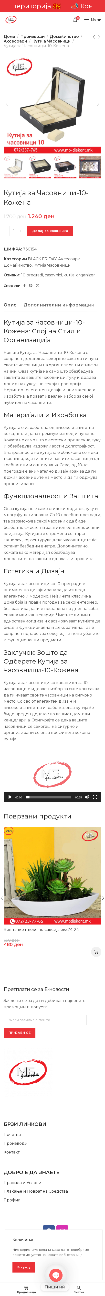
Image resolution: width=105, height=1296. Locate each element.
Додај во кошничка (50, 231)
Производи (32, 36)
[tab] (10, 305)
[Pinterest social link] (30, 285)
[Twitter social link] (37, 285)
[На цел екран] (95, 800)
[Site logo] (11, 19)
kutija (68, 275)
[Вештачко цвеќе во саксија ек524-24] (52, 876)
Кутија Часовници (51, 41)
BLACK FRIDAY (42, 259)
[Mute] (87, 800)
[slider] (48, 797)
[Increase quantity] (21, 231)
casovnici (53, 275)
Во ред (23, 1267)
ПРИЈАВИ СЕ (20, 1033)
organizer (85, 275)
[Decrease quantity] (7, 231)
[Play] (10, 800)
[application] (52, 774)
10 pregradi (32, 275)
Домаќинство (64, 36)
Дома (9, 36)
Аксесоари (15, 41)
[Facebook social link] (24, 285)
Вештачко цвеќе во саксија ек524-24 (41, 929)
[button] (52, 774)
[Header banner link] (52, 6)
